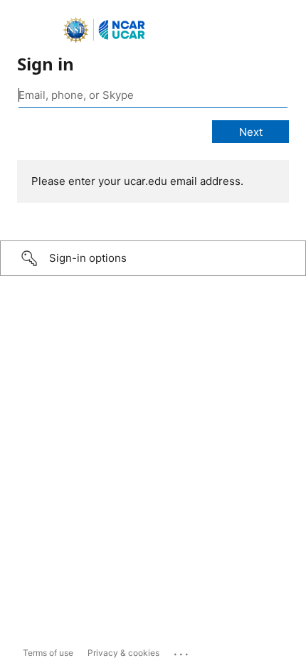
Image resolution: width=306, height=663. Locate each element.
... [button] (182, 651)
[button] (153, 258)
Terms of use (48, 652)
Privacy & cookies (123, 652)
